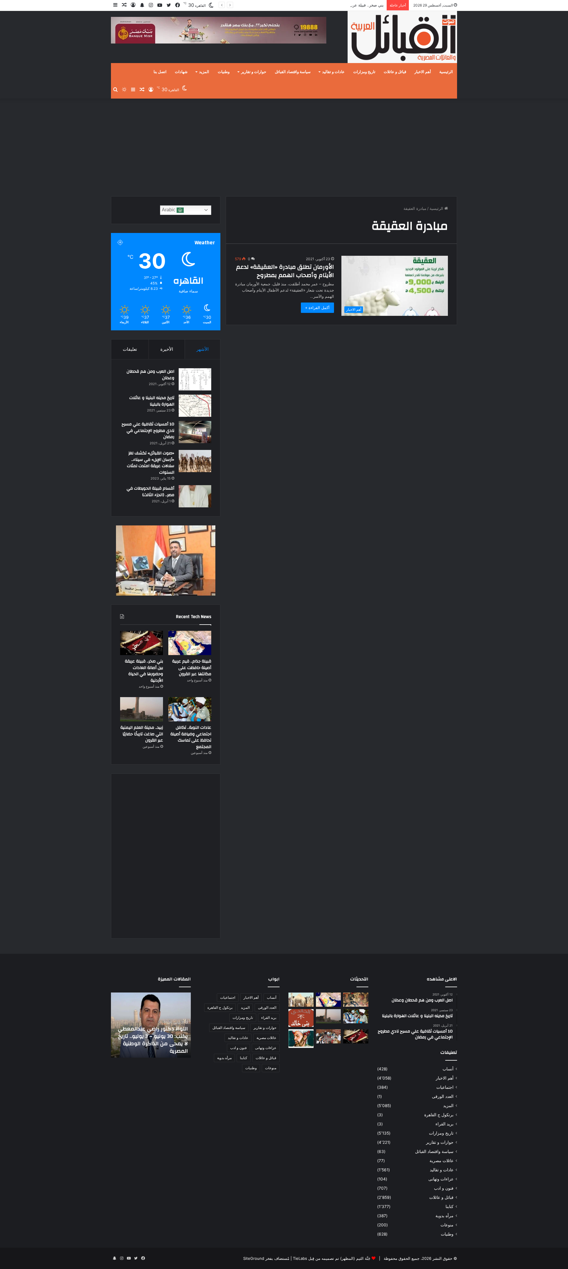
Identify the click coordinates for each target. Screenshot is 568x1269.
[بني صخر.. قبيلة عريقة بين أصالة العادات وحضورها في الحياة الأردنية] (141, 643)
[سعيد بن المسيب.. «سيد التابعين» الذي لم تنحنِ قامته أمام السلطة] (301, 1038)
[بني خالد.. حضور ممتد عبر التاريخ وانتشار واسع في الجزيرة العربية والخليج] (301, 1018)
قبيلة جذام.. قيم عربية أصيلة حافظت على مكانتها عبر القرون (191, 667)
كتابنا (450, 1206)
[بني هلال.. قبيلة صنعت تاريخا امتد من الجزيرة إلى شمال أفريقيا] (355, 1000)
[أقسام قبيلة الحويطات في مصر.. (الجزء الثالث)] (195, 496)
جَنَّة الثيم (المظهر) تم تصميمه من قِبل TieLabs (331, 1258)
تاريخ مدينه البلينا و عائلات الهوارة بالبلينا (151, 401)
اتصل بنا (160, 72)
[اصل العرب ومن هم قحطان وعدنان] (195, 379)
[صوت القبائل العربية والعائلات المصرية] (402, 38)
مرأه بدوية (444, 1215)
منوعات (447, 1225)
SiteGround (253, 1258)
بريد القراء (444, 1124)
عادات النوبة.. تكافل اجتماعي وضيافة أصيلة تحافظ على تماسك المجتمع (190, 737)
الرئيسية (446, 72)
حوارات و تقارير (253, 72)
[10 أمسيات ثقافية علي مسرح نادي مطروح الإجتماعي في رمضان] (195, 432)
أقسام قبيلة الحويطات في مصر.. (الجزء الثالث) (150, 492)
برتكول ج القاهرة (439, 1114)
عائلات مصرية (442, 1160)
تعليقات (130, 349)
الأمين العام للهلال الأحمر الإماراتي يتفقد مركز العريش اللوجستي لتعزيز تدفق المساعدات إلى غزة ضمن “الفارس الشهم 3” (154, 1036)
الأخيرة (166, 349)
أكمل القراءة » (317, 307)
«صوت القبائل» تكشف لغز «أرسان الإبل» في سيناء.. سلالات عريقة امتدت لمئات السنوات (150, 462)
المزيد (204, 72)
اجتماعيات (445, 1087)
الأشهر (202, 349)
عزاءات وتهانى (441, 1179)
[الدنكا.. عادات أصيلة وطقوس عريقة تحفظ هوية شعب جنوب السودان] (301, 1000)
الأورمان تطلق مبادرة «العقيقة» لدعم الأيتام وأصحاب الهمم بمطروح (285, 271)
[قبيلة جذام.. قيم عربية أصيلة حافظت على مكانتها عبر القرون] (189, 643)
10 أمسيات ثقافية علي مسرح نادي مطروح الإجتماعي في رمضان (148, 430)
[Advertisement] (284, 145)
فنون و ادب (444, 1188)
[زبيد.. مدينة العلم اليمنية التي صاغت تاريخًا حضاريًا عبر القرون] (141, 709)
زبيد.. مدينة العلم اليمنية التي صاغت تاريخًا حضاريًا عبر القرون (141, 734)
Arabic (169, 209)
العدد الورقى (443, 1096)
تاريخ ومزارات (364, 72)
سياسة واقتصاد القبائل (293, 72)
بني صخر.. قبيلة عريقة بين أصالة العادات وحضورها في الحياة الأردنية (328, 5)
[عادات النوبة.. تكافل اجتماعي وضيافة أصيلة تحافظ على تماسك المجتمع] (189, 709)
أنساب (448, 1069)
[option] (151, 1025)
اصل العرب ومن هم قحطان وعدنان (150, 375)
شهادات (181, 72)
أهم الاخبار (422, 72)
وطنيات (224, 72)
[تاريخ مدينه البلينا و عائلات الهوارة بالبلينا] (195, 406)
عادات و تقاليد (333, 72)
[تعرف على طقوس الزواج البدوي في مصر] (328, 1036)
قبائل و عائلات (395, 72)
